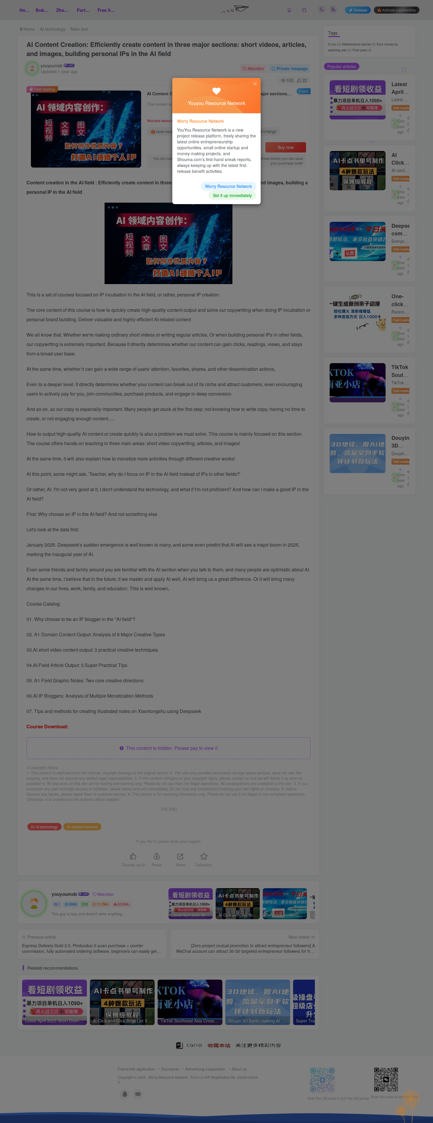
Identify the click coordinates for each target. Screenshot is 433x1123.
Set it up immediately (232, 195)
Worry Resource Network (228, 186)
